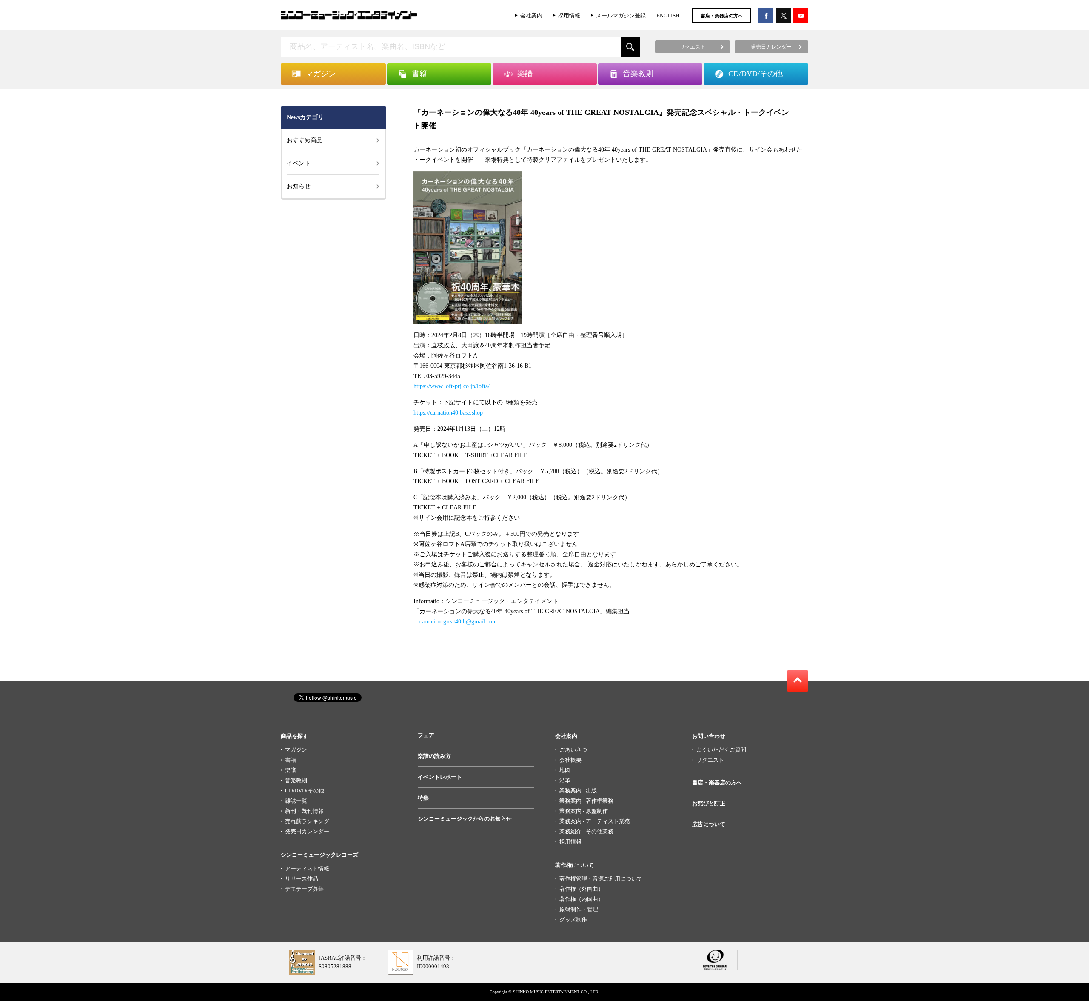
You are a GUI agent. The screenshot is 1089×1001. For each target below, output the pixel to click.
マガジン (296, 749)
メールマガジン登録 (621, 15)
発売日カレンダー (307, 831)
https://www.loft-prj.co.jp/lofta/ (451, 386)
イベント (299, 163)
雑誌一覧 (296, 801)
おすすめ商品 (304, 140)
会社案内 (531, 15)
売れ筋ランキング (307, 821)
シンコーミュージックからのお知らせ (465, 818)
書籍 (290, 760)
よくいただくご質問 (721, 749)
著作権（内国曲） (581, 899)
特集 (423, 798)
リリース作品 (301, 878)
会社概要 (570, 760)
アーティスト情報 (307, 868)
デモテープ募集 (304, 889)
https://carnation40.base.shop (448, 412)
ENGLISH (667, 15)
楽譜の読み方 (434, 756)
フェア (426, 735)
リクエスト (710, 760)
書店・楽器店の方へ (722, 15)
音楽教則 (296, 780)
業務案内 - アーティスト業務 (594, 821)
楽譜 (290, 770)
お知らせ (299, 186)
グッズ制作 (573, 919)
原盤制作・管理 (578, 909)
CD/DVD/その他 (304, 790)
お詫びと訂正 (708, 803)
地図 (564, 770)
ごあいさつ (573, 749)
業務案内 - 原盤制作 (583, 811)
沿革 (564, 780)
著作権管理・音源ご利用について (600, 878)
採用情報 (569, 15)
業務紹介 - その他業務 (586, 831)
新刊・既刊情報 (304, 811)
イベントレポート (440, 777)
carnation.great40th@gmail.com (458, 621)
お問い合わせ (708, 736)
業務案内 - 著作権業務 (586, 801)
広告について (708, 824)
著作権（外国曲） (581, 889)
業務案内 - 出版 (578, 790)
